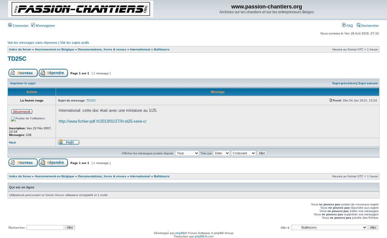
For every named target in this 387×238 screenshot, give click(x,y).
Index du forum (20, 49)
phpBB (180, 233)
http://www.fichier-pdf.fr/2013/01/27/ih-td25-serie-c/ (103, 121)
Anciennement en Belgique (54, 49)
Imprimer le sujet (22, 83)
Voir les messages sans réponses (32, 42)
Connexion (20, 25)
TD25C (17, 58)
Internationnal (140, 49)
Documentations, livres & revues (102, 49)
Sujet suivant (368, 83)
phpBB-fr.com (204, 236)
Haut (12, 142)
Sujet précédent (344, 83)
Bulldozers (162, 49)
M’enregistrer (45, 25)
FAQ (349, 25)
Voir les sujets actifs (74, 42)
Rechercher (369, 25)
